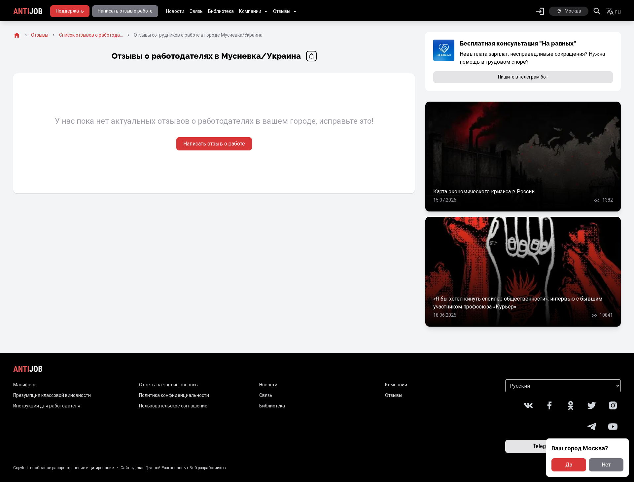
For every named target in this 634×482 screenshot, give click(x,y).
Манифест (24, 384)
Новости (175, 11)
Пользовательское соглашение (173, 405)
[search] (597, 11)
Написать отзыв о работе (125, 11)
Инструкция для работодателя (46, 405)
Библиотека (221, 11)
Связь (196, 11)
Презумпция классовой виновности (52, 395)
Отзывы (281, 11)
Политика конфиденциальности (174, 395)
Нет (606, 465)
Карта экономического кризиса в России (484, 191)
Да (568, 465)
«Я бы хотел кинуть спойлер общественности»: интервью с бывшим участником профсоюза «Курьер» (517, 303)
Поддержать (70, 11)
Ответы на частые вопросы (168, 384)
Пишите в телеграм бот (523, 77)
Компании (250, 11)
